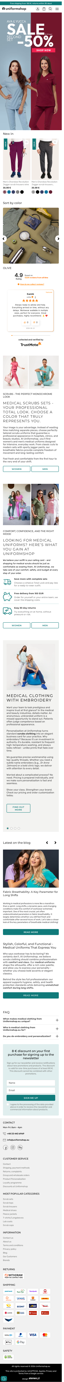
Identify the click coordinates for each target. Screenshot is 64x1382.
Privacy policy (9, 1249)
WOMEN (17, 469)
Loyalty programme (12, 1182)
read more (31, 932)
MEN (45, 469)
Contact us (8, 1238)
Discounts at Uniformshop (15, 1186)
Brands (6, 1260)
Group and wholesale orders (16, 1175)
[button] (18, 284)
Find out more (18, 808)
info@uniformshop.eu (18, 1140)
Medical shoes (10, 1210)
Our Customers (10, 1256)
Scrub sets (8, 1199)
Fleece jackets (10, 1214)
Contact (7, 1164)
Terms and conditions (13, 1245)
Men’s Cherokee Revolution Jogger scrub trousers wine (16, 183)
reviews (36, 277)
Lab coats (7, 1221)
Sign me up (31, 1098)
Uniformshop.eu (43, 1366)
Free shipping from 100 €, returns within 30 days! (31, 3)
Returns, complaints (12, 1171)
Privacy (49, 1371)
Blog (5, 1253)
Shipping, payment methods (16, 1168)
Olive (7, 268)
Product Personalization (14, 1179)
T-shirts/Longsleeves (13, 1217)
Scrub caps (8, 1225)
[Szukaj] (50, 8)
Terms (21, 1373)
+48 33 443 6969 (15, 1133)
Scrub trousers (10, 1206)
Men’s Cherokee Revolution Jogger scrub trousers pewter (44, 183)
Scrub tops (8, 1203)
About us (7, 1241)
